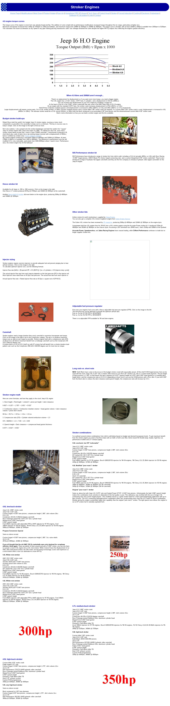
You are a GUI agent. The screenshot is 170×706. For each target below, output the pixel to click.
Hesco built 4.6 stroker (15, 194)
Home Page (15, 13)
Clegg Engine (110, 217)
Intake (53, 13)
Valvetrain (155, 13)
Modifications (26, 13)
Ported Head (104, 13)
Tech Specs (93, 13)
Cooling (136, 13)
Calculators (82, 15)
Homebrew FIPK (72, 13)
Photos (46, 13)
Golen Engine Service (123, 219)
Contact (97, 15)
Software (73, 15)
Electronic (145, 13)
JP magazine (107, 222)
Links (91, 15)
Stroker (114, 13)
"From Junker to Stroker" (33, 136)
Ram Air (60, 13)
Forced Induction (125, 13)
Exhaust (83, 13)
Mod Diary (38, 13)
